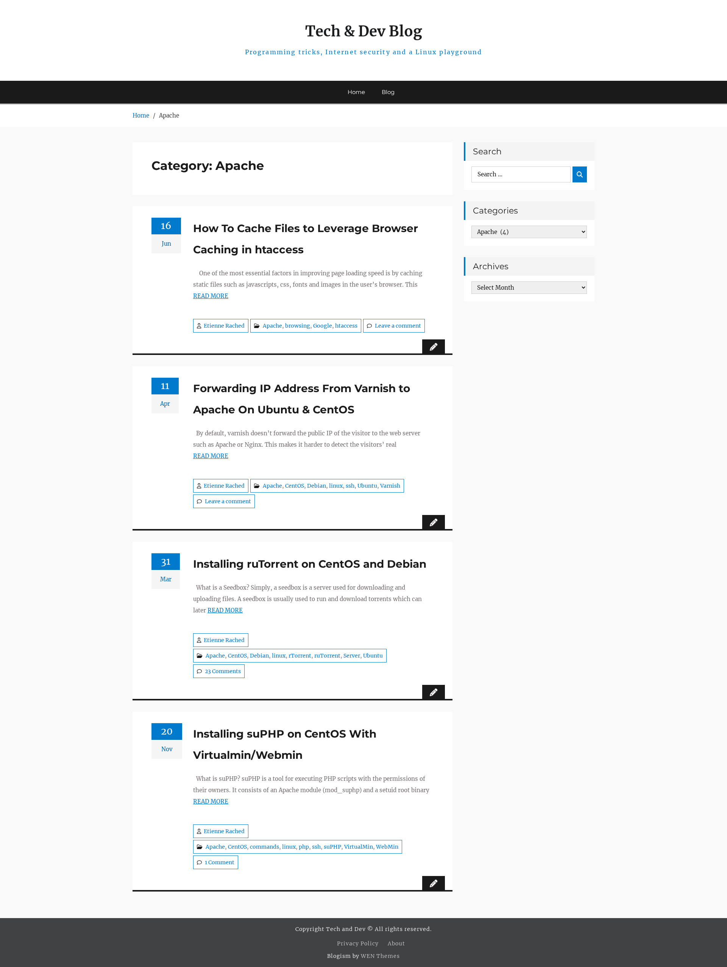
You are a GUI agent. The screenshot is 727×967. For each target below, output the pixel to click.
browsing (297, 325)
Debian (316, 485)
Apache (272, 325)
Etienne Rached (224, 325)
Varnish (390, 485)
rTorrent (300, 655)
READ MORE (210, 296)
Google (322, 325)
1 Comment (219, 862)
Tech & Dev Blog (363, 31)
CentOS (294, 485)
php (304, 846)
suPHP (332, 846)
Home (356, 92)
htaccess (346, 325)
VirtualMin (358, 846)
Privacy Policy (358, 943)
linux (336, 485)
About (396, 943)
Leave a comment (398, 325)
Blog (388, 92)
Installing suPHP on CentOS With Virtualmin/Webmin (284, 744)
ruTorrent (327, 655)
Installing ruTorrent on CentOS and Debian (309, 563)
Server (351, 655)
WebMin (387, 846)
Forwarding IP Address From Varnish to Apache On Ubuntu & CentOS (301, 399)
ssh (350, 485)
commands (264, 846)
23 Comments (223, 671)
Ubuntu (367, 485)
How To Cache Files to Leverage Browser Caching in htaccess (305, 239)
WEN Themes (380, 956)
